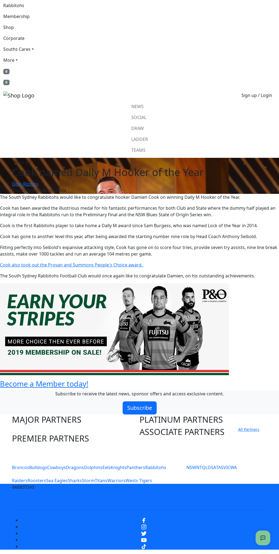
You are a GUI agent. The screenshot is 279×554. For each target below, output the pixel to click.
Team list (22, 162)
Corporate (14, 38)
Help (121, 500)
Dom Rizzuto (25, 184)
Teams (138, 150)
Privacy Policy (69, 500)
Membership (16, 16)
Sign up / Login (256, 95)
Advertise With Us (184, 500)
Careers (100, 500)
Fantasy (252, 500)
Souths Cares (17, 49)
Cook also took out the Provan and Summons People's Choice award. (72, 265)
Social (138, 117)
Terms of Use (33, 500)
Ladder (139, 139)
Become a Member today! (44, 384)
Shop (8, 27)
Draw (137, 128)
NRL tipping (223, 500)
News (137, 106)
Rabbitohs (13, 5)
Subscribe (139, 407)
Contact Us (146, 500)
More (8, 60)
